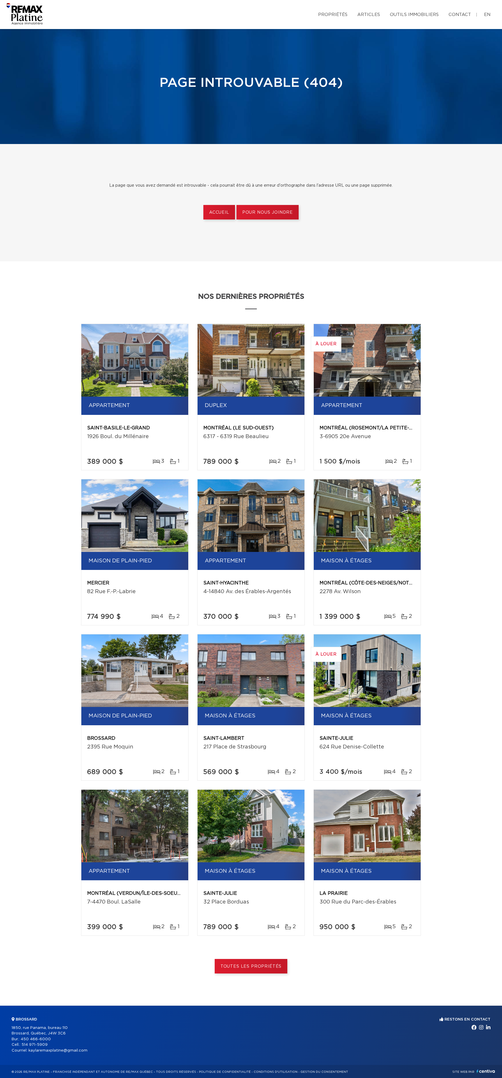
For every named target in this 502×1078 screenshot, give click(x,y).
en (487, 14)
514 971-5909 (34, 1045)
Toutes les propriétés (251, 966)
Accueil (219, 212)
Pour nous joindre (267, 212)
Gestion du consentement (324, 1071)
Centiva (485, 1071)
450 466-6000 (36, 1039)
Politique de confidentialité (225, 1071)
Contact (460, 14)
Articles (368, 14)
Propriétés (332, 14)
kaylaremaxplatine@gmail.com (57, 1050)
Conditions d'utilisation (275, 1071)
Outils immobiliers (414, 14)
